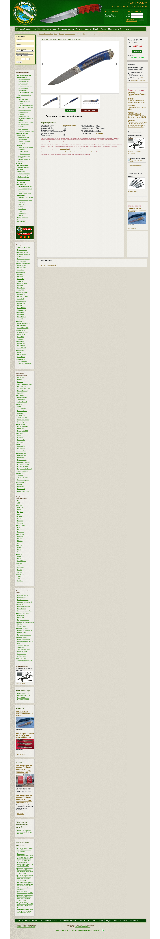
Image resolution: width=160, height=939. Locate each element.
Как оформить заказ (47, 29)
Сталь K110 (20, 312)
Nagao (19, 547)
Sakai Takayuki (21, 561)
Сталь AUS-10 (21, 301)
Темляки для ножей (24, 173)
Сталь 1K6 (20, 270)
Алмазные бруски (24, 137)
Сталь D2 (20, 305)
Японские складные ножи (26, 131)
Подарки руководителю (25, 86)
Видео (103, 29)
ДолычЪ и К (20, 404)
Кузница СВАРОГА (22, 431)
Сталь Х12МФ (21, 354)
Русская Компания (22, 466)
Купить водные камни (135, 165)
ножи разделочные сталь (26, 105)
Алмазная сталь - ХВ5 (23, 247)
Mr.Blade (19, 545)
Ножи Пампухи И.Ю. (23, 693)
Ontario (19, 554)
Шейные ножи (21, 656)
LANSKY (19, 529)
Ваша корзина (111, 11)
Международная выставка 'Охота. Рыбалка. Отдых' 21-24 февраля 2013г (25, 911)
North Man (20, 552)
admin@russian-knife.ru (82, 927)
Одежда (21, 206)
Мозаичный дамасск (23, 259)
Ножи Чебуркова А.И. (23, 695)
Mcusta (19, 538)
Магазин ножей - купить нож (26, 927)
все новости (21, 754)
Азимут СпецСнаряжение (24, 384)
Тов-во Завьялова (22, 477)
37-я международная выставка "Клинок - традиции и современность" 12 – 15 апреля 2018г (24, 799)
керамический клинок (23, 254)
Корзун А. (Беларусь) (23, 426)
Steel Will (19, 570)
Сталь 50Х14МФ (22, 283)
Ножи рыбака (21, 615)
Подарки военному (24, 79)
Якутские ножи (21, 658)
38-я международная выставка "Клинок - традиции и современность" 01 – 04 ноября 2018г (24, 769)
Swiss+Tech (20, 574)
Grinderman (20, 377)
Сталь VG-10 (21, 330)
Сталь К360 (20, 339)
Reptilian (19, 379)
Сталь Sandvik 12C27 (23, 323)
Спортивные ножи (24, 124)
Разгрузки (21, 204)
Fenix (18, 514)
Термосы (21, 191)
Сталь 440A (20, 279)
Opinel (19, 556)
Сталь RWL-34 (21, 316)
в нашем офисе (64, 149)
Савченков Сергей (22, 471)
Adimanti (19, 505)
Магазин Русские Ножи (26, 29)
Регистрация (130, 19)
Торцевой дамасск (22, 361)
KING (18, 527)
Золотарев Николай (23, 419)
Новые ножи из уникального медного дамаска (24, 713)
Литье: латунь (24, 151)
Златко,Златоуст (22, 417)
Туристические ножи (25, 193)
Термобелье (22, 209)
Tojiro (18, 578)
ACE (18, 503)
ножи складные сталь (25, 110)
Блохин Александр (22, 390)
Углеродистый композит (24, 363)
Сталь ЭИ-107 (21, 359)
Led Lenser (20, 534)
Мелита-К (20, 442)
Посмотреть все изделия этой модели (64, 116)
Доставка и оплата (66, 29)
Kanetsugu (20, 523)
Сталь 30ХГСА (21, 272)
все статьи (20, 814)
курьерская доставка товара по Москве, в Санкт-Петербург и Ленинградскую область (71, 151)
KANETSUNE (21, 525)
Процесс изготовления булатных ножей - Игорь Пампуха (24, 832)
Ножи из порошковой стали (25, 611)
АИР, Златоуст (21, 386)
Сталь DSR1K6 (21, 308)
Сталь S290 (20, 319)
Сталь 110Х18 (21, 267)
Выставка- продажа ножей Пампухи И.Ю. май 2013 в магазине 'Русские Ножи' (25, 884)
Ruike (19, 558)
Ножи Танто (20, 617)
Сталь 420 (20, 276)
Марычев (20, 437)
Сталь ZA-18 (21, 334)
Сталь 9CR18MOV (22, 296)
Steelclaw (20, 382)
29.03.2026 (131, 99)
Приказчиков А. (21, 460)
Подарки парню (23, 88)
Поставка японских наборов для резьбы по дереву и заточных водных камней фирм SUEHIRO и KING (137, 124)
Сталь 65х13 (21, 287)
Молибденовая (21, 261)
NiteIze (19, 549)
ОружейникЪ (21, 448)
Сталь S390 (20, 321)
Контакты (127, 29)
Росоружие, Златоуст (23, 464)
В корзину (70, 110)
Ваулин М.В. (21, 395)
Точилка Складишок (23, 480)
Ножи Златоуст (21, 608)
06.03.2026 (131, 112)
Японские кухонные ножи (24, 660)
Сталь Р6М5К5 (21, 348)
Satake (19, 565)
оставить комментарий (48, 265)
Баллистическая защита (26, 197)
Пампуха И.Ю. (21, 453)
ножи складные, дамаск (26, 107)
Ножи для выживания (23, 606)
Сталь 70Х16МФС (22, 292)
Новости (87, 29)
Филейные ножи (22, 651)
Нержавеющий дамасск (24, 263)
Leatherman (20, 532)
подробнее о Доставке (138, 80)
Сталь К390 (20, 341)
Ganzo (19, 518)
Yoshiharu (20, 581)
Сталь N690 (20, 314)
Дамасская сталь (22, 252)
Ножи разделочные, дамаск (67, 34)
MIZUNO (19, 541)
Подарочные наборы (25, 95)
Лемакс (19, 435)
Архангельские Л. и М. (24, 388)
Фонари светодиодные (25, 188)
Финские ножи (21, 654)
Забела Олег (21, 415)
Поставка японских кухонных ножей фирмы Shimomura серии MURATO (137, 115)
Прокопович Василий (23, 462)
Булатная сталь (22, 250)
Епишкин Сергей (22, 411)
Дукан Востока (21, 408)
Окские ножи (21, 446)
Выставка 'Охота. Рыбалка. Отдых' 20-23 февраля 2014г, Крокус (25, 850)
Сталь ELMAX (21, 310)
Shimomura (20, 567)
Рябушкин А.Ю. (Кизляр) (24, 469)
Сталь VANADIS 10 (22, 328)
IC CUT (19, 500)
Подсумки (21, 202)
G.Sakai (19, 516)
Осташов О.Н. (21, 451)
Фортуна (19, 484)
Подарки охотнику (24, 81)
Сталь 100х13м (21, 265)
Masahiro (20, 536)
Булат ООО (20, 393)
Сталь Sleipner (21, 325)
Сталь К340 (20, 337)
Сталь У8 (20, 352)
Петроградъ (20, 457)
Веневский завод (22, 397)
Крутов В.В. (20, 428)
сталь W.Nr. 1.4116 (22, 332)
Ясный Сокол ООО (23, 491)
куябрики (21, 126)
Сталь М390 (20, 343)
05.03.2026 (131, 120)
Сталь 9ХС (20, 299)
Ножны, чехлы (23, 213)
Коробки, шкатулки (22, 600)
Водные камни (23, 139)
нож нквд (20, 604)
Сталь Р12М (21, 345)
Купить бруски (21, 683)
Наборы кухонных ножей (24, 602)
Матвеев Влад (21, 440)
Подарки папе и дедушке (26, 92)
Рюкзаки (21, 215)
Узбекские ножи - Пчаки (26, 122)
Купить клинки (132, 191)
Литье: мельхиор (25, 154)
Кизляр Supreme (22, 422)
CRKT (19, 509)
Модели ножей (114, 29)
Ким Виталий (21, 424)
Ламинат (19, 256)
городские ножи (23, 129)
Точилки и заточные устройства (134, 152)
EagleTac (20, 512)
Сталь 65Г (20, 285)
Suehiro (19, 572)
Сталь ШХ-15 (21, 357)
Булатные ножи (23, 99)
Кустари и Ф (20, 433)
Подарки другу (23, 90)
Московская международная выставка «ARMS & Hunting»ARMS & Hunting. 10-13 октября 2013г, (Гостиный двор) (25, 857)
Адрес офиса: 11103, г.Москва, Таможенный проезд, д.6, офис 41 (78, 930)
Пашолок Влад (21, 455)
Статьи (79, 29)
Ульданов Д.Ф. (21, 482)
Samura (19, 563)
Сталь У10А (20, 350)
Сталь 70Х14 (21, 290)
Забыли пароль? (131, 21)
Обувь (20, 211)
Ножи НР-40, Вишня (23, 613)
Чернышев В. (21, 489)
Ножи (55, 34)
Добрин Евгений (22, 402)
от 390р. (141, 77)
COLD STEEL (21, 507)
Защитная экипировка (25, 200)
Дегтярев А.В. (21, 399)
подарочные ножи (24, 116)
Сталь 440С (20, 281)
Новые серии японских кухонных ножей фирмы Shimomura (25, 735)
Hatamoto (20, 520)
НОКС (19, 444)
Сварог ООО (21, 473)
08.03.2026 (131, 105)
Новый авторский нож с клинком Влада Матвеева (136, 101)
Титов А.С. (20, 475)
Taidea (19, 576)
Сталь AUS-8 (21, 303)
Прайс (96, 29)
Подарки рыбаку (23, 83)
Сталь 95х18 (21, 294)
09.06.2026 (131, 92)
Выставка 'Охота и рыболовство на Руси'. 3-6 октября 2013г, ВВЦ (25, 864)
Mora (18, 543)
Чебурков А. (20, 486)
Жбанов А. (20, 413)
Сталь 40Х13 (21, 274)
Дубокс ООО (21, 406)
